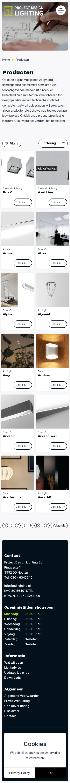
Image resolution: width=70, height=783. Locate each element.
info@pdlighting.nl (17, 586)
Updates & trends (16, 673)
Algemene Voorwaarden (21, 696)
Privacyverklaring (17, 701)
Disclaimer (11, 711)
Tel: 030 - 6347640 (18, 577)
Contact (10, 716)
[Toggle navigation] (61, 10)
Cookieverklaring (16, 706)
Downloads (12, 678)
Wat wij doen (13, 662)
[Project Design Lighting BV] (23, 11)
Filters (14, 143)
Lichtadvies (12, 667)
